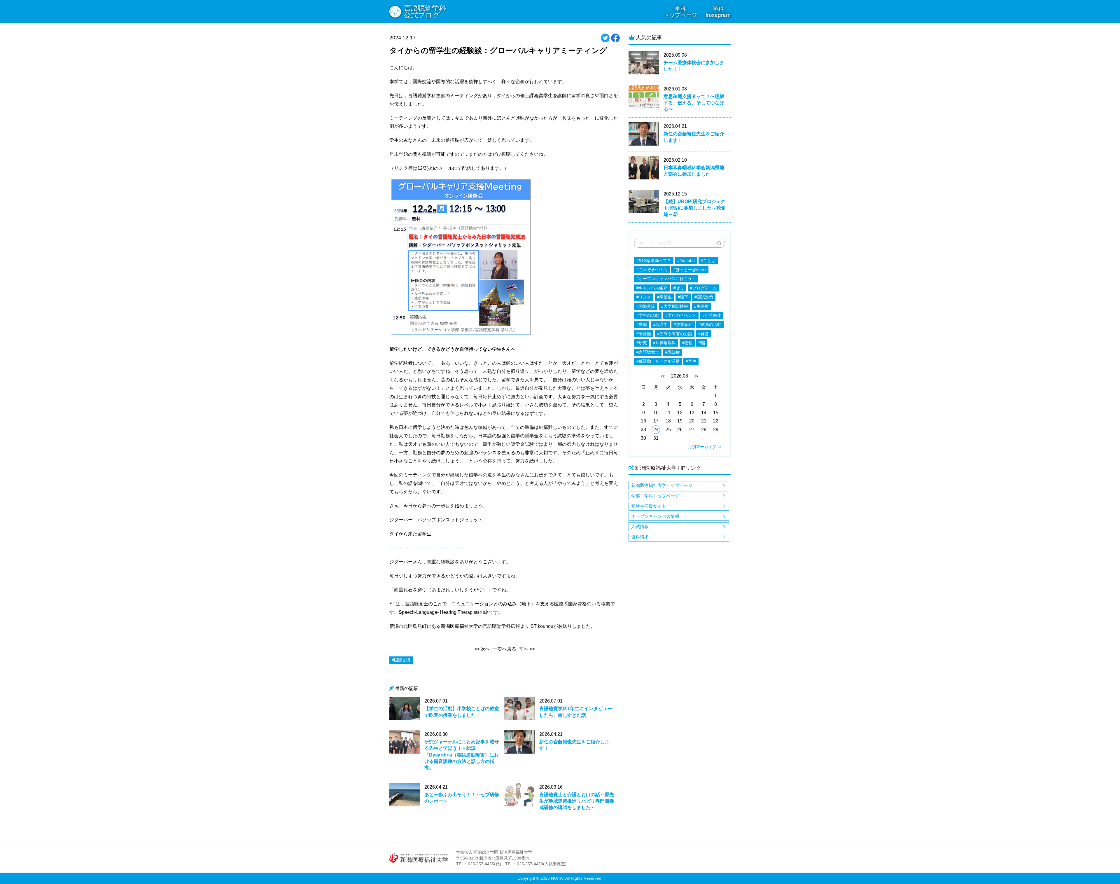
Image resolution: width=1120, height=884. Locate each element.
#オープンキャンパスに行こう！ (666, 278)
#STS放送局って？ (653, 260)
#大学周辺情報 (674, 306)
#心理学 (660, 324)
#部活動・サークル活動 (658, 361)
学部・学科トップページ (655, 495)
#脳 (702, 342)
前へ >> (527, 649)
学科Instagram (718, 12)
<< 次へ (482, 649)
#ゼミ (678, 288)
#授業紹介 (683, 324)
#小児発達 (711, 315)
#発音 (703, 333)
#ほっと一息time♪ (689, 269)
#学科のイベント (680, 315)
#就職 (641, 324)
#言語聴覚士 (647, 352)
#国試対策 (703, 297)
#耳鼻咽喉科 (664, 342)
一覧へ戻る (504, 649)
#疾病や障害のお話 (674, 333)
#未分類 (643, 333)
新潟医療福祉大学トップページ (661, 485)
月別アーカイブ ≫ (705, 446)
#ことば (708, 260)
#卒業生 (664, 297)
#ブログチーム (703, 288)
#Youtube (686, 260)
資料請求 (640, 536)
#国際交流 (645, 306)
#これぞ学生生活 (651, 269)
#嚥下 (683, 297)
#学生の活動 (647, 315)
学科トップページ (680, 12)
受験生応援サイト (648, 506)
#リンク (643, 297)
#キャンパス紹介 (651, 288)
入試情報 (640, 526)
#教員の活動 (710, 324)
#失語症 (701, 306)
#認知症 (672, 352)
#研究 (641, 342)
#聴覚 (687, 342)
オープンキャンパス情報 (655, 516)
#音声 (691, 361)
